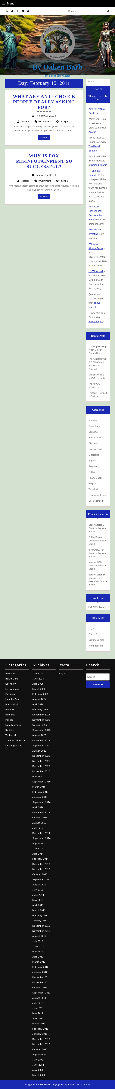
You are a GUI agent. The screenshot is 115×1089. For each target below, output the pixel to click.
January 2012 (39, 972)
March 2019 (39, 786)
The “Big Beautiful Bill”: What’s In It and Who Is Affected (97, 364)
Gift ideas (93, 443)
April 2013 (38, 905)
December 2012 (41, 926)
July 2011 (37, 1003)
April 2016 (38, 807)
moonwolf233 (95, 549)
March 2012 (39, 962)
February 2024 (40, 709)
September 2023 (41, 730)
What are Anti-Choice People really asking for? (44, 102)
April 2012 (38, 956)
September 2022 (41, 745)
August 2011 (39, 998)
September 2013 (41, 879)
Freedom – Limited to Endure (97, 395)
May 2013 (37, 900)
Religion (92, 483)
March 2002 (39, 1075)
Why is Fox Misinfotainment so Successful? (44, 161)
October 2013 (39, 874)
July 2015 (37, 828)
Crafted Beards (99, 165)
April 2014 (38, 853)
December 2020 (41, 766)
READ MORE (45, 138)
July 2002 (37, 1059)
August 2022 (39, 750)
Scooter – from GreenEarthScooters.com (97, 581)
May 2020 (37, 776)
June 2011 (38, 1008)
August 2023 (39, 735)
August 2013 (39, 884)
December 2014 (41, 833)
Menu (11, 3)
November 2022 (41, 740)
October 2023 (39, 725)
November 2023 (41, 720)
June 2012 (38, 946)
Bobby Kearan (95, 525)
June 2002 (38, 1064)
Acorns (92, 132)
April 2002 (38, 1070)
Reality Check (95, 478)
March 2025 (39, 689)
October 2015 (39, 817)
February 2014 (40, 859)
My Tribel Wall (95, 271)
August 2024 (39, 699)
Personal (92, 466)
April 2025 (38, 683)
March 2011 (38, 1023)
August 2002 (39, 1054)
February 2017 (40, 792)
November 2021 (41, 761)
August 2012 (39, 936)
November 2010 (41, 1044)
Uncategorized (95, 501)
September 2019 (41, 781)
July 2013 (37, 889)
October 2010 (39, 1049)
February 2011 (40, 1029)
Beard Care (94, 426)
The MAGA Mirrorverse (94, 385)
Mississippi (93, 455)
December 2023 (41, 714)
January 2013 (39, 920)
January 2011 (39, 1034)
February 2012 (40, 967)
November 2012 (41, 931)
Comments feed (96, 640)
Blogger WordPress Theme (37, 1084)
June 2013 (38, 895)
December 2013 (41, 864)
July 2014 (37, 848)
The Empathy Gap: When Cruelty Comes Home (97, 349)
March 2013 (39, 910)
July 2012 (37, 941)
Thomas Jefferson (97, 495)
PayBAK (92, 460)
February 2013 (40, 915)
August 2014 (39, 843)
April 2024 (38, 704)
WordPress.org (95, 645)
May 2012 (37, 951)
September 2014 (41, 838)
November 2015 (41, 812)
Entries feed (94, 634)
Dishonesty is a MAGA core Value (97, 376)
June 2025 (38, 678)
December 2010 (41, 1039)
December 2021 (41, 756)
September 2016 (41, 802)
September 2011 (41, 992)
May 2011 (37, 1013)
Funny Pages (95, 321)
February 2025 (40, 694)
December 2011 (41, 977)
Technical (93, 489)
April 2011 (37, 1018)
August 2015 (39, 823)
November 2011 (41, 982)
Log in (91, 628)
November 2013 (41, 869)
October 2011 (39, 987)
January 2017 (39, 797)
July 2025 (37, 673)
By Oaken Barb (57, 67)
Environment (94, 437)
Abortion (92, 420)
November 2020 (41, 771)
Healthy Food (95, 449)
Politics (92, 472)
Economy (93, 432)
